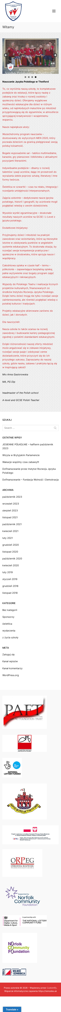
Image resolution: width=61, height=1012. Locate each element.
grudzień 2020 (10, 544)
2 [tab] (29, 77)
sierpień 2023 (10, 510)
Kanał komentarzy (12, 668)
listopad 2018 (10, 592)
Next (55, 55)
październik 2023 (12, 496)
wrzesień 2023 (10, 503)
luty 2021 (7, 537)
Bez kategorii (9, 609)
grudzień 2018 (10, 585)
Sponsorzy (8, 616)
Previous (6, 55)
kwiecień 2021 (10, 531)
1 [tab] (25, 77)
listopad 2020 (10, 551)
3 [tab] (32, 77)
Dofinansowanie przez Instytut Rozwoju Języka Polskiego (29, 470)
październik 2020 (12, 558)
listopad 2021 (10, 517)
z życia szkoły (10, 637)
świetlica (7, 623)
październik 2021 (12, 524)
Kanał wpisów (10, 661)
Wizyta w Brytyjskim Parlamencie (21, 455)
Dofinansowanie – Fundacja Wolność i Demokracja (30, 479)
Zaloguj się (8, 654)
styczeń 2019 (9, 579)
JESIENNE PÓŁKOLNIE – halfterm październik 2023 (27, 446)
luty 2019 (7, 572)
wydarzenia (8, 630)
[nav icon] (54, 11)
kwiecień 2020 (10, 565)
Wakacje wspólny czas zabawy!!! (21, 462)
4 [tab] (35, 77)
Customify (52, 987)
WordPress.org (10, 675)
